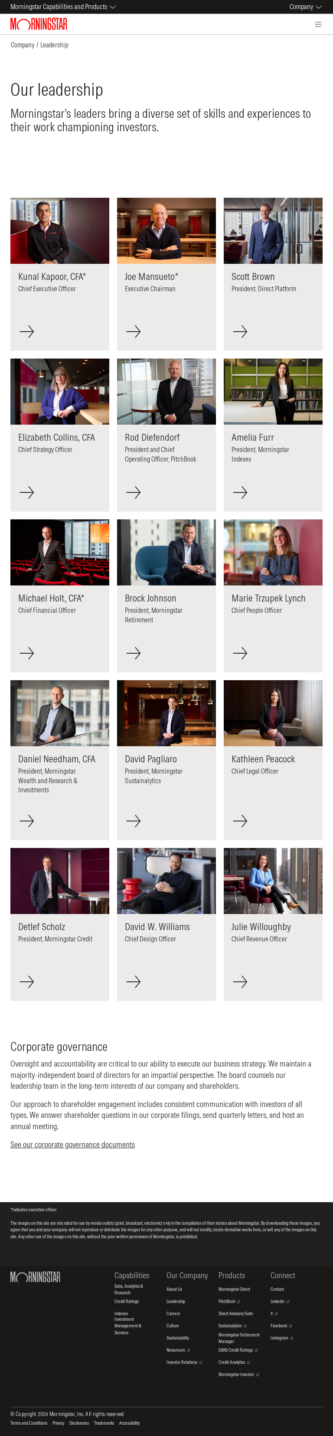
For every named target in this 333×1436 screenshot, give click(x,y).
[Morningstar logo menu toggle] (318, 24)
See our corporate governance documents (72, 1144)
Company (22, 44)
